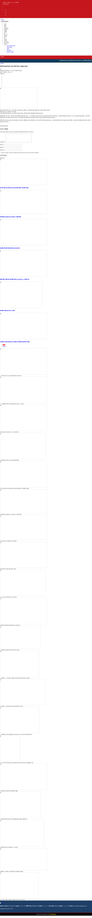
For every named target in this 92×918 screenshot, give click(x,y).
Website (2, 150)
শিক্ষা (5, 38)
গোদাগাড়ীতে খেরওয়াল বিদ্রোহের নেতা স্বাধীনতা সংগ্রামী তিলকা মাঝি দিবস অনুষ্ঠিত (14, 341)
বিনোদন (5, 36)
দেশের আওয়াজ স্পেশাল (11, 45)
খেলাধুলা (5, 39)
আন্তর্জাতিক (6, 28)
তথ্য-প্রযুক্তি (6, 42)
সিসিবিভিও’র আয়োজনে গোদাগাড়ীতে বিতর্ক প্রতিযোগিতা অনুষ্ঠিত (11, 871)
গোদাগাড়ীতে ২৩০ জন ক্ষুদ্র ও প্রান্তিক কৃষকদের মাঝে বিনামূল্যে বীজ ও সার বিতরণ (15, 678)
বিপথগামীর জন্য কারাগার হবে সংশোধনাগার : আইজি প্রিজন (10, 216)
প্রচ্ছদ (5, 24)
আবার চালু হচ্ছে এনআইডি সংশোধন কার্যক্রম (8, 541)
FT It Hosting (52, 914)
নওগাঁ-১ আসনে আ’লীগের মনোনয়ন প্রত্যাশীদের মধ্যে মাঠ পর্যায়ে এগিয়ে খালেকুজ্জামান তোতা (16, 762)
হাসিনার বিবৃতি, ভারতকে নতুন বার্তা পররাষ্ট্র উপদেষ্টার (9, 460)
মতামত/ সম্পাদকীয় (10, 52)
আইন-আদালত (9, 47)
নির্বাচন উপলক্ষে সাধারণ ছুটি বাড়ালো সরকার (8, 569)
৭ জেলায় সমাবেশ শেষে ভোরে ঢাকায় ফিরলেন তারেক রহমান (63, 60)
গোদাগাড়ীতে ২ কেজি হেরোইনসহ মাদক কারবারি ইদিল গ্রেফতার (11, 706)
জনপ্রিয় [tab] (4, 346)
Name (2, 144)
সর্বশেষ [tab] (4, 344)
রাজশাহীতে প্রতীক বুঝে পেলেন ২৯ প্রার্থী (7, 310)
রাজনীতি (5, 30)
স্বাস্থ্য (8, 48)
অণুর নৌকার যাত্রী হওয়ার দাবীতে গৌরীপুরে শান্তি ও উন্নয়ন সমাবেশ (12, 899)
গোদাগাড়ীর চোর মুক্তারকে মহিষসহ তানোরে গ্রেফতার (9, 650)
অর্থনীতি (5, 31)
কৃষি (4, 33)
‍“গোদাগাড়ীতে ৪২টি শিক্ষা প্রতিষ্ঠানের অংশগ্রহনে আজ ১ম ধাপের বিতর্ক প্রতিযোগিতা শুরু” (16, 734)
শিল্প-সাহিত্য (9, 50)
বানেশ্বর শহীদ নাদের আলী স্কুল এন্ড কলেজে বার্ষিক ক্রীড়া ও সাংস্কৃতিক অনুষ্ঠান (14, 187)
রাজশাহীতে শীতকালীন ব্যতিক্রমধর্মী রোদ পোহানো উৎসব (10, 248)
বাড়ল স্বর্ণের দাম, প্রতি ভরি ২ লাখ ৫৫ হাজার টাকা (9, 432)
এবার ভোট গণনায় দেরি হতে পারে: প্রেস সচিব (8, 597)
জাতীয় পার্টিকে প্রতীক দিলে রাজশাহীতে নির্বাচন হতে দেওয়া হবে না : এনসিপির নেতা (14, 279)
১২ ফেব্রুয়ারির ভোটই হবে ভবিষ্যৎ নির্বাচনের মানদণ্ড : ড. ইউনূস (12, 404)
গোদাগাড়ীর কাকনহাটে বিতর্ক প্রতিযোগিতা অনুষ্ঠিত (9, 791)
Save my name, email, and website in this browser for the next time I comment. (20, 152)
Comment (2, 142)
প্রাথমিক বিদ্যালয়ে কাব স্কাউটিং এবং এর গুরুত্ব (9, 847)
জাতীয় (5, 25)
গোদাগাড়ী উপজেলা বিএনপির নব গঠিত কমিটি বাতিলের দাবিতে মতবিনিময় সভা (13, 819)
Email (2, 147)
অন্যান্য (5, 44)
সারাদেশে (5, 27)
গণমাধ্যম (5, 41)
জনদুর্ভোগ (5, 35)
